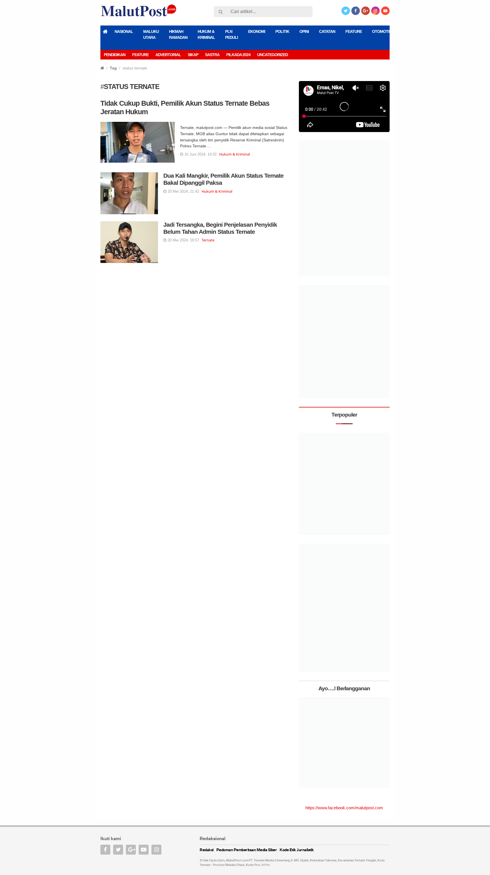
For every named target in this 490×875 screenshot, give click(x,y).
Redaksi (207, 850)
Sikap (193, 54)
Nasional (124, 31)
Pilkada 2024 (238, 54)
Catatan (327, 31)
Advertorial (168, 54)
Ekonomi (256, 31)
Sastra (212, 54)
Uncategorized (272, 54)
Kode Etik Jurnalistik (444, 34)
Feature (353, 31)
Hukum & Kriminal (206, 34)
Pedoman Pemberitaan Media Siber (246, 850)
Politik (282, 31)
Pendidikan (114, 54)
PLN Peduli (231, 34)
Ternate (208, 240)
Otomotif (381, 31)
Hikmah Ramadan (178, 34)
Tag (113, 68)
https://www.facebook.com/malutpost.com (344, 807)
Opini (304, 31)
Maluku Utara (151, 34)
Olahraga (412, 31)
